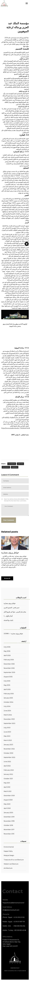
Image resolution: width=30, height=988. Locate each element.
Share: (3, 464)
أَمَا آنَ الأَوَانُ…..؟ (8, 616)
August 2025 (8, 676)
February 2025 (9, 693)
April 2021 (7, 787)
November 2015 (9, 834)
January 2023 (8, 744)
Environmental (9, 847)
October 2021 (8, 778)
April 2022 (7, 766)
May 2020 (7, 804)
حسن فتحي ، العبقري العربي (11, 607)
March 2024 (8, 715)
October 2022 (8, 753)
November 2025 (9, 668)
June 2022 (7, 761)
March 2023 (8, 740)
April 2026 (7, 655)
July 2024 (7, 706)
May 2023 (7, 736)
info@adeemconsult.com (10, 910)
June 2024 (7, 710)
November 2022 (9, 749)
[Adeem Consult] (4, 3)
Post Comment (8, 520)
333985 (6, 633)
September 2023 (9, 723)
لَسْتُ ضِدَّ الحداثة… (9, 620)
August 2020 (8, 800)
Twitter (20, 463)
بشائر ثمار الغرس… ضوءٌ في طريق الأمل (15, 612)
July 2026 (7, 647)
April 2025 (7, 689)
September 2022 (9, 757)
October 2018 (8, 825)
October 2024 (8, 702)
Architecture (8, 868)
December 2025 (9, 664)
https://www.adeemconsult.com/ (13, 903)
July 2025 (7, 681)
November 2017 (9, 829)
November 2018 (9, 821)
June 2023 (7, 732)
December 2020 (9, 795)
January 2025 (8, 698)
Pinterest (6, 467)
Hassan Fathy (8, 851)
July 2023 (7, 727)
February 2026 (9, 659)
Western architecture (11, 864)
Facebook (11, 463)
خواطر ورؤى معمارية (10, 552)
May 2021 (7, 783)
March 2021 (7, 791)
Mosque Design (9, 855)
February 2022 (9, 770)
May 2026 (7, 651)
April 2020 (7, 808)
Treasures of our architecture (14, 860)
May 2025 (7, 685)
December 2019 (9, 817)
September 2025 (9, 672)
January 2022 (8, 774)
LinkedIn (14, 467)
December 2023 (9, 719)
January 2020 (8, 812)
